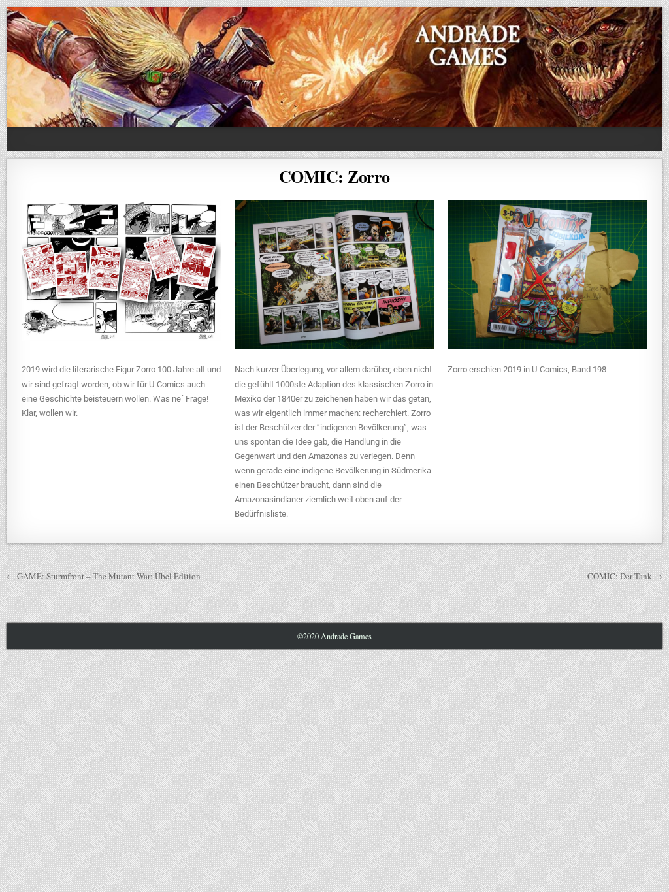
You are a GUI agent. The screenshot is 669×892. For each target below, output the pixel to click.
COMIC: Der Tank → (624, 576)
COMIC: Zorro (334, 176)
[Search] (652, 139)
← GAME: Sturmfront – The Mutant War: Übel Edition (104, 576)
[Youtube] (621, 139)
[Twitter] (589, 139)
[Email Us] (636, 139)
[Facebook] (605, 139)
